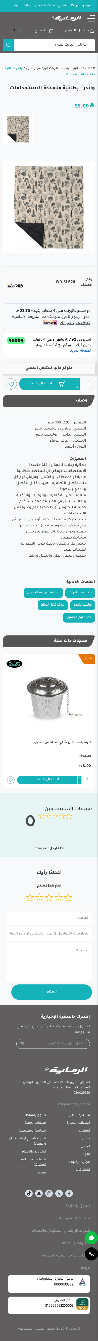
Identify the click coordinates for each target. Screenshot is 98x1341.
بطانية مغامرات (80, 593)
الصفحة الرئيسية (78, 68)
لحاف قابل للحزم (53, 605)
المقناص (83, 1131)
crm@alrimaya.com (73, 1105)
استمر (51, 992)
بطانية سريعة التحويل (43, 593)
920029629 (82, 1093)
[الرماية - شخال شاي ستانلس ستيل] (49, 698)
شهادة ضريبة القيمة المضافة (31, 1162)
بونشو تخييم (83, 605)
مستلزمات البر (53, 68)
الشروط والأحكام (34, 1152)
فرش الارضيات (79, 1162)
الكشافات (82, 1170)
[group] (49, 207)
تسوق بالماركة (35, 1115)
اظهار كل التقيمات (49, 848)
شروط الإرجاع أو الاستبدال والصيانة (27, 1141)
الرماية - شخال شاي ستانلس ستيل (62, 742)
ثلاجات (85, 1154)
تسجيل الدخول (77, 31)
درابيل (86, 1139)
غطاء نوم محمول (79, 617)
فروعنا (41, 1173)
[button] (91, 18)
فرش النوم (33, 68)
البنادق (85, 1146)
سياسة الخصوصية (32, 1131)
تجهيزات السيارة (78, 1123)
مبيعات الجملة (35, 1123)
